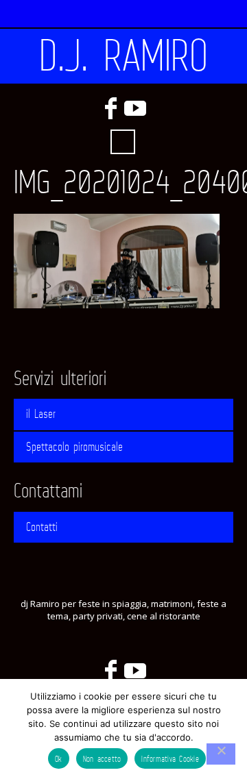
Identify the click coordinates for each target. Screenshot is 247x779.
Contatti (42, 527)
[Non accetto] (221, 754)
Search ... (122, 141)
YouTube (135, 108)
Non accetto (102, 759)
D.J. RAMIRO (123, 56)
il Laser (41, 414)
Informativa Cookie (170, 759)
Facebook (110, 108)
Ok (58, 759)
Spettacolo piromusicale (74, 446)
